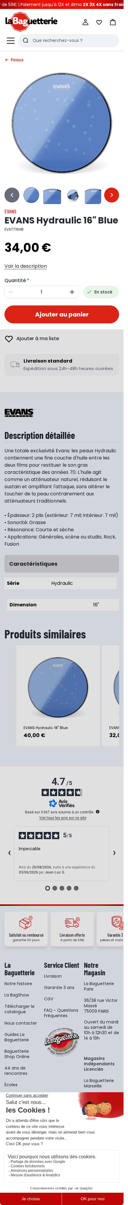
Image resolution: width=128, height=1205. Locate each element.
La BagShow (16, 995)
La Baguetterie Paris (99, 986)
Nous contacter (20, 1023)
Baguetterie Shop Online (16, 1054)
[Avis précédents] (9, 853)
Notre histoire (18, 984)
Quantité (15, 280)
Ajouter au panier (62, 314)
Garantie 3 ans (59, 988)
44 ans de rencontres (15, 1070)
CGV (48, 999)
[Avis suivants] (114, 853)
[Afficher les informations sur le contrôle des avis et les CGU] (97, 811)
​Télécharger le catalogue (19, 1009)
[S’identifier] (85, 22)
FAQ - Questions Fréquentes (61, 1013)
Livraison (53, 976)
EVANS (10, 211)
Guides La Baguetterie (16, 1037)
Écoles (11, 1085)
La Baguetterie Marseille (99, 1083)
